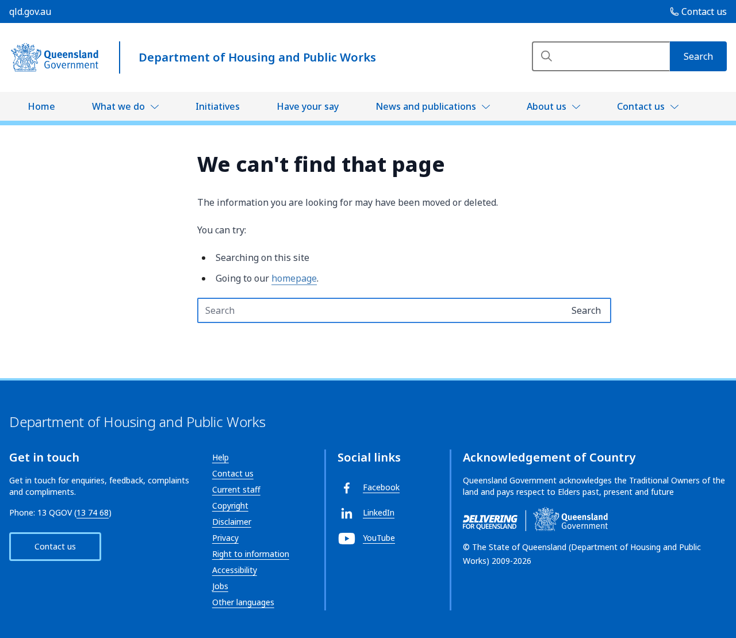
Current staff (236, 489)
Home (41, 106)
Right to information (250, 553)
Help (220, 457)
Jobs (220, 586)
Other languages (243, 602)
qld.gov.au (30, 11)
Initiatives (217, 106)
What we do (118, 106)
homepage (294, 278)
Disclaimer (231, 521)
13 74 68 (92, 512)
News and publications (425, 106)
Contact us (641, 106)
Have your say (308, 106)
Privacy (225, 537)
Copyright (230, 505)
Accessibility (234, 569)
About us (546, 106)
